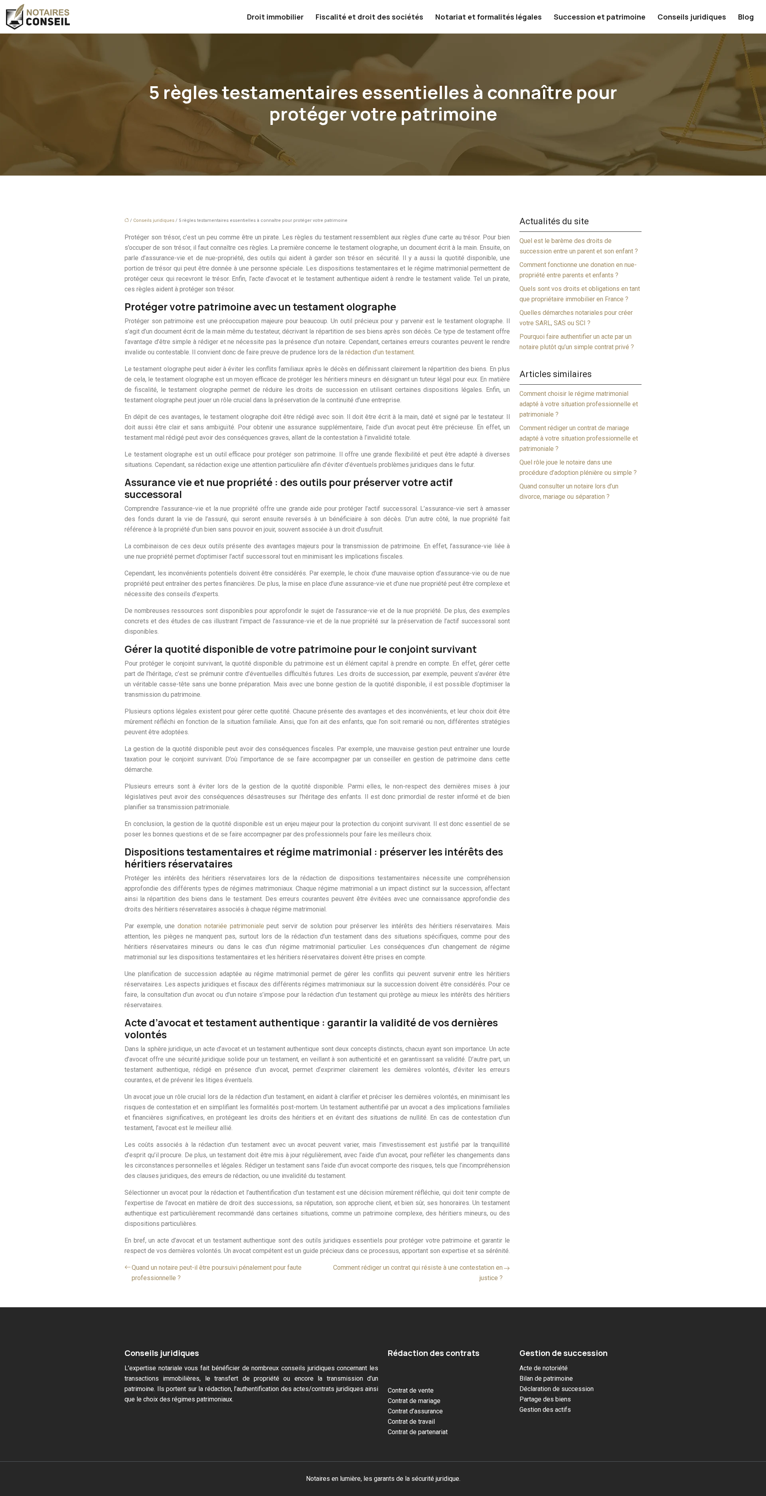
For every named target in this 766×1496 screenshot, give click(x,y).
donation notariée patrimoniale (221, 926)
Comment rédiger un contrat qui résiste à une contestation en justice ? (418, 1273)
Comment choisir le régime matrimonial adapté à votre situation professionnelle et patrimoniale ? (578, 404)
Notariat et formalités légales (488, 17)
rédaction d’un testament (379, 352)
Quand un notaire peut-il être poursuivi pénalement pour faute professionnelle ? (217, 1273)
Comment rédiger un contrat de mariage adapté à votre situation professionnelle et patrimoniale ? (578, 438)
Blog (746, 17)
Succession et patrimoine (600, 17)
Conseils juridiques (691, 17)
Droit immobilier (275, 17)
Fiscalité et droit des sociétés (369, 17)
